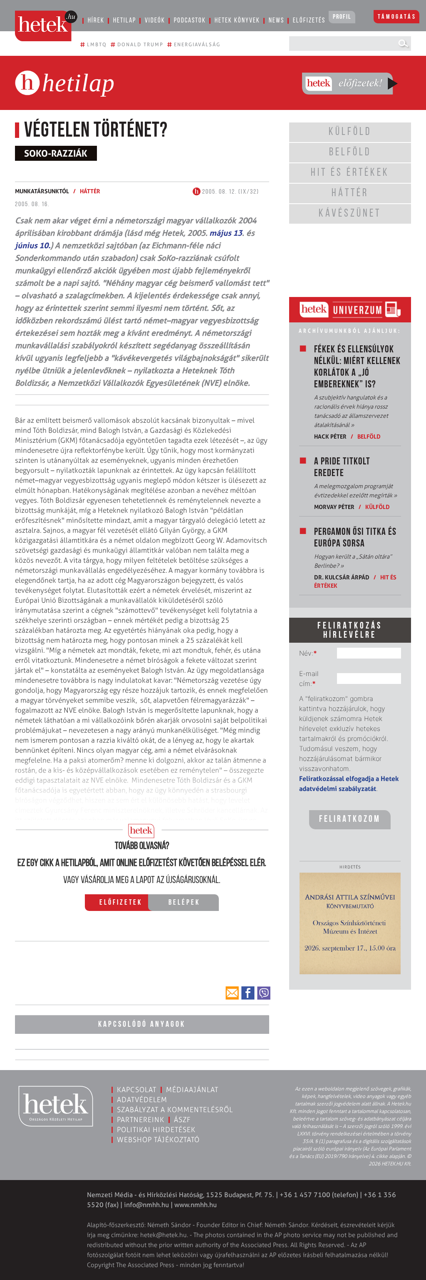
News (276, 20)
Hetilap (124, 20)
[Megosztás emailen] (232, 993)
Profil (342, 17)
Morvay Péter (334, 506)
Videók (155, 20)
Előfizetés (309, 20)
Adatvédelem (142, 1099)
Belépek (184, 903)
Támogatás (397, 17)
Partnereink (140, 1119)
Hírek (96, 20)
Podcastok (190, 20)
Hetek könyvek (237, 20)
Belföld (369, 436)
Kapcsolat (136, 1089)
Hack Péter (330, 436)
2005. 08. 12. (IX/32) (230, 192)
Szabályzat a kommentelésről (175, 1109)
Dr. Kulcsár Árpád (341, 577)
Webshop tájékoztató (158, 1139)
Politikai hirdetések (156, 1129)
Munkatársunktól (42, 191)
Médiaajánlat (192, 1089)
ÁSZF (182, 1119)
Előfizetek (120, 903)
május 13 (225, 233)
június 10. (32, 245)
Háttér (90, 191)
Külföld (377, 506)
